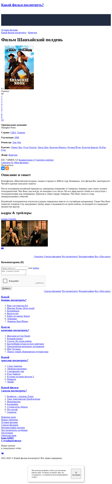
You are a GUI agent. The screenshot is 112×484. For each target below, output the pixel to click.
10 (2, 120)
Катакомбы (12, 404)
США (13, 132)
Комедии (13, 155)
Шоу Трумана (14, 349)
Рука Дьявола (13, 374)
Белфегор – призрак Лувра (20, 396)
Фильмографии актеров (13, 427)
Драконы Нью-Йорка (17, 321)
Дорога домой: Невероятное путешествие (27, 351)
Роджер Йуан (74, 147)
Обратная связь (8, 435)
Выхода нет (13, 313)
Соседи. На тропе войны (19, 341)
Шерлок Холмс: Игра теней (20, 308)
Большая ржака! (15, 338)
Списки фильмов (52, 256)
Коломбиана (13, 311)
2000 (16, 137)
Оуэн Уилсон (29, 147)
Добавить (6, 288)
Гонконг (21, 132)
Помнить (11, 379)
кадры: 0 (5, 219)
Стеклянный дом (15, 371)
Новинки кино (8, 417)
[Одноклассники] (7, 168)
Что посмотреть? (70, 256)
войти (36, 268)
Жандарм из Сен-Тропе (18, 336)
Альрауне (11, 412)
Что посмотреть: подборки (14, 430)
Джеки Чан (16, 147)
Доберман (12, 318)
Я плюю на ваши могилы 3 (20, 376)
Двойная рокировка (17, 368)
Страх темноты (14, 366)
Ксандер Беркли (90, 147)
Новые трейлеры (9, 419)
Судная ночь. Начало (17, 407)
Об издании (7, 433)
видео (13, 219)
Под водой (12, 409)
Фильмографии (86, 256)
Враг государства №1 (17, 305)
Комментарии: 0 (27, 160)
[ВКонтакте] (3, 168)
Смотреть (6, 162)
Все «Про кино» (103, 256)
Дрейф (10, 382)
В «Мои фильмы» (20, 162)
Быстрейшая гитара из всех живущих (25, 344)
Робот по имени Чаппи (18, 316)
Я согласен (76, 474)
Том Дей (16, 142)
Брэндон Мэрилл (57, 147)
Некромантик (14, 401)
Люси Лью (43, 147)
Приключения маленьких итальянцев (25, 346)
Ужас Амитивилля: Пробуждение (23, 399)
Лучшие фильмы (9, 30)
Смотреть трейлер (45, 160)
